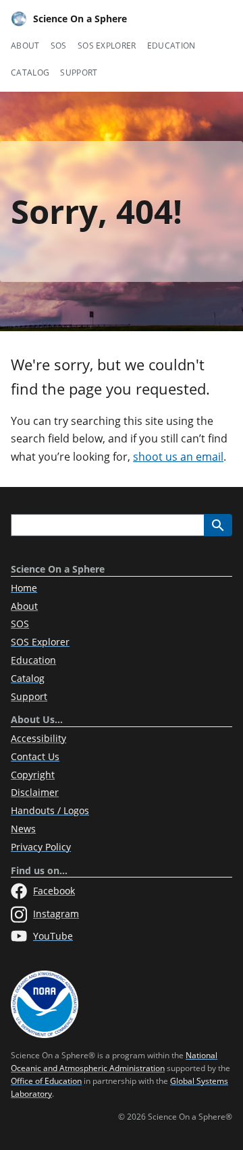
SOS (59, 45)
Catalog (30, 72)
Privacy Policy (41, 846)
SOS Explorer (107, 45)
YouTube (53, 935)
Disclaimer (35, 792)
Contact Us (35, 756)
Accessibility (38, 738)
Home (24, 587)
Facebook (54, 890)
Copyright (33, 774)
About (25, 45)
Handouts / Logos (50, 810)
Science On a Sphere (80, 18)
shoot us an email (178, 456)
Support (78, 72)
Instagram (56, 913)
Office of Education (46, 1081)
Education (171, 45)
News (23, 828)
